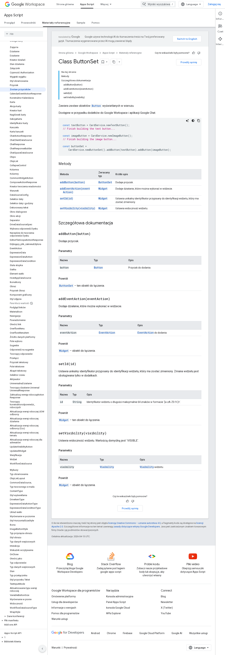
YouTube (166, 613)
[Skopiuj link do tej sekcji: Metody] (74, 164)
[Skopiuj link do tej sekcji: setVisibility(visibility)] (110, 433)
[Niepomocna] (198, 53)
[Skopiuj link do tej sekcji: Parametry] (75, 251)
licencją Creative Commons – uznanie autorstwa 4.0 (134, 523)
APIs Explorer (113, 613)
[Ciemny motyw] (193, 120)
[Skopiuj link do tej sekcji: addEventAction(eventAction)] (114, 299)
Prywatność (70, 647)
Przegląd (9, 22)
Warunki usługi (60, 619)
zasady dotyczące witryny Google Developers (136, 526)
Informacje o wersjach (64, 607)
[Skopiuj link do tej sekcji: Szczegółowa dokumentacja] (116, 223)
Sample (81, 22)
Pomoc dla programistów (65, 613)
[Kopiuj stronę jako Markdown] (114, 62)
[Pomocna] (193, 53)
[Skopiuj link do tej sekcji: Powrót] (71, 279)
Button (96, 105)
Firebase (127, 633)
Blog (163, 596)
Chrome (111, 633)
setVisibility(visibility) (77, 208)
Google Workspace (88, 53)
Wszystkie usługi (198, 633)
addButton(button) (72, 182)
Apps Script (87, 4)
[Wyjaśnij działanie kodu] (187, 120)
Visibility (107, 467)
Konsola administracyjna (119, 596)
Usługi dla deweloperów (65, 602)
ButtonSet (105, 182)
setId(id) (66, 198)
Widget (102, 188)
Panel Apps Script (116, 602)
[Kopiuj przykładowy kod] (198, 120)
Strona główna (65, 4)
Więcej (104, 4)
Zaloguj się (214, 4)
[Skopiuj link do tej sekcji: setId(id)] (80, 364)
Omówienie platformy (64, 596)
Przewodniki (28, 22)
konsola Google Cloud (118, 607)
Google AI (177, 633)
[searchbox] (23, 34)
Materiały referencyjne (56, 22)
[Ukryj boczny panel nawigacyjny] (42, 648)
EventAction (107, 332)
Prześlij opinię (189, 62)
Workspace (35, 4)
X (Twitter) (167, 607)
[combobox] (158, 4)
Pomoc (96, 22)
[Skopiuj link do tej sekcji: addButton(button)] (94, 234)
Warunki (56, 647)
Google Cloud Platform (152, 633)
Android (95, 633)
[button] (23, 616)
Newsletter (167, 602)
